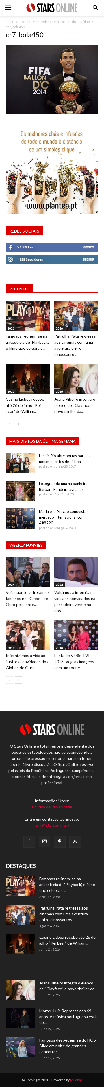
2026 (11, 328)
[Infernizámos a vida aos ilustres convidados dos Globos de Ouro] (28, 635)
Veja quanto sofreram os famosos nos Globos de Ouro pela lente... (28, 598)
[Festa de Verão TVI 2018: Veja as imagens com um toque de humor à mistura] (76, 635)
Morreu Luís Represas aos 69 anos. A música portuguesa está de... (68, 1016)
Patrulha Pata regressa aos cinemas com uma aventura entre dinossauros (63, 913)
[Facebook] (29, 842)
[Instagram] (44, 841)
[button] (96, 8)
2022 (59, 584)
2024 (11, 584)
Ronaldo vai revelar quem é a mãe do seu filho (55, 21)
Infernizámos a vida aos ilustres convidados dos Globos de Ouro (27, 661)
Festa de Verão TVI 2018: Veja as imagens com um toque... (74, 661)
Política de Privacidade (52, 806)
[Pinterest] (60, 842)
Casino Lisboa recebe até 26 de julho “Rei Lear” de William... (25, 405)
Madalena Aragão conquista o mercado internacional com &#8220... (64, 517)
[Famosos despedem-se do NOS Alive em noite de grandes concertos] (20, 1047)
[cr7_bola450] (52, 112)
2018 (59, 647)
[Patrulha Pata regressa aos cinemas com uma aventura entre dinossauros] (76, 316)
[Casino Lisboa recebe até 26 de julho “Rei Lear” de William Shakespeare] (28, 379)
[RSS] (75, 842)
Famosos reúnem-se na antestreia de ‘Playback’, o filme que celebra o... (27, 342)
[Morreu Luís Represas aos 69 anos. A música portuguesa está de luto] (20, 1018)
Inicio (10, 21)
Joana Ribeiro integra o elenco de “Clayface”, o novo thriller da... (74, 405)
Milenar (76, 1080)
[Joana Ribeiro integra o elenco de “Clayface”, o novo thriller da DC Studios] (76, 379)
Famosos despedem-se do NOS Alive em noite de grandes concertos (67, 1045)
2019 (11, 647)
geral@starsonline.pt (52, 825)
